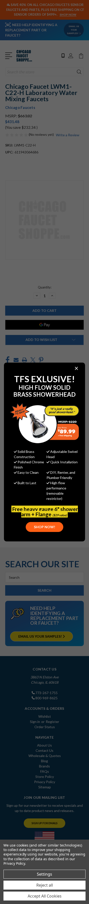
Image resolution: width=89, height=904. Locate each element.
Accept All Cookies (45, 896)
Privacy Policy (14, 863)
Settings (44, 874)
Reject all (44, 885)
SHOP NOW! (44, 527)
